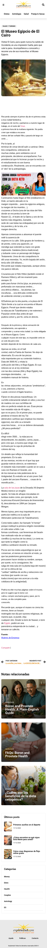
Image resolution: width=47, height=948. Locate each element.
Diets (6, 883)
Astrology (8, 901)
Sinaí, (22, 126)
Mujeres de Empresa (10, 638)
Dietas (7, 14)
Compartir (5, 648)
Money (7, 877)
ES (5, 907)
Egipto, (7, 623)
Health (7, 889)
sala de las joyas (12, 488)
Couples (7, 895)
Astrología (16, 14)
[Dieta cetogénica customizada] (23, 195)
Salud (26, 14)
